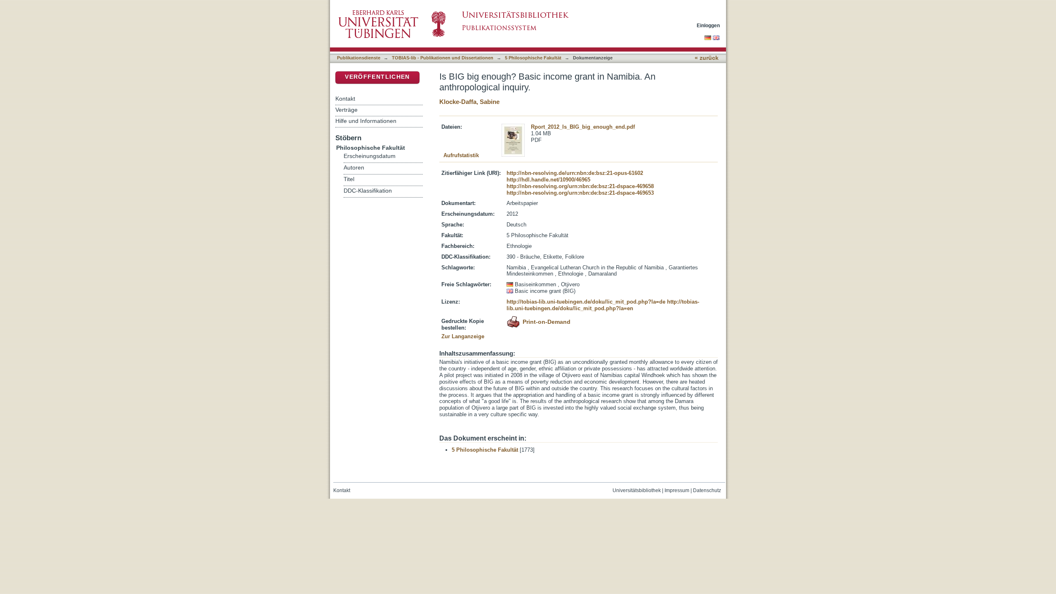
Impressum (677, 490)
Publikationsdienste (358, 57)
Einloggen (708, 25)
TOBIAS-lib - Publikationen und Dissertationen (442, 57)
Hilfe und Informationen (365, 121)
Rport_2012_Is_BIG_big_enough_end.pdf (583, 127)
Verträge (346, 109)
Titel (349, 179)
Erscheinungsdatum (370, 156)
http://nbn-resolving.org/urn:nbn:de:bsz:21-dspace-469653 (580, 193)
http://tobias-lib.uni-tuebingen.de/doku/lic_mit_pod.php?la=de (586, 302)
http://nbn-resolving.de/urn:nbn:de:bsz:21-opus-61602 (575, 173)
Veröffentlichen (377, 77)
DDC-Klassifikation (368, 191)
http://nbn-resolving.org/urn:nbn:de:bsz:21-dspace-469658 (580, 186)
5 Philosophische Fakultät (533, 57)
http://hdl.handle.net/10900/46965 (548, 180)
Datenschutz (707, 490)
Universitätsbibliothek (637, 490)
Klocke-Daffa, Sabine (469, 101)
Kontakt (345, 98)
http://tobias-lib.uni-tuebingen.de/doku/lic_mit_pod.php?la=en (603, 305)
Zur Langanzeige (462, 336)
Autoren (354, 168)
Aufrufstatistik (461, 155)
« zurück (707, 58)
